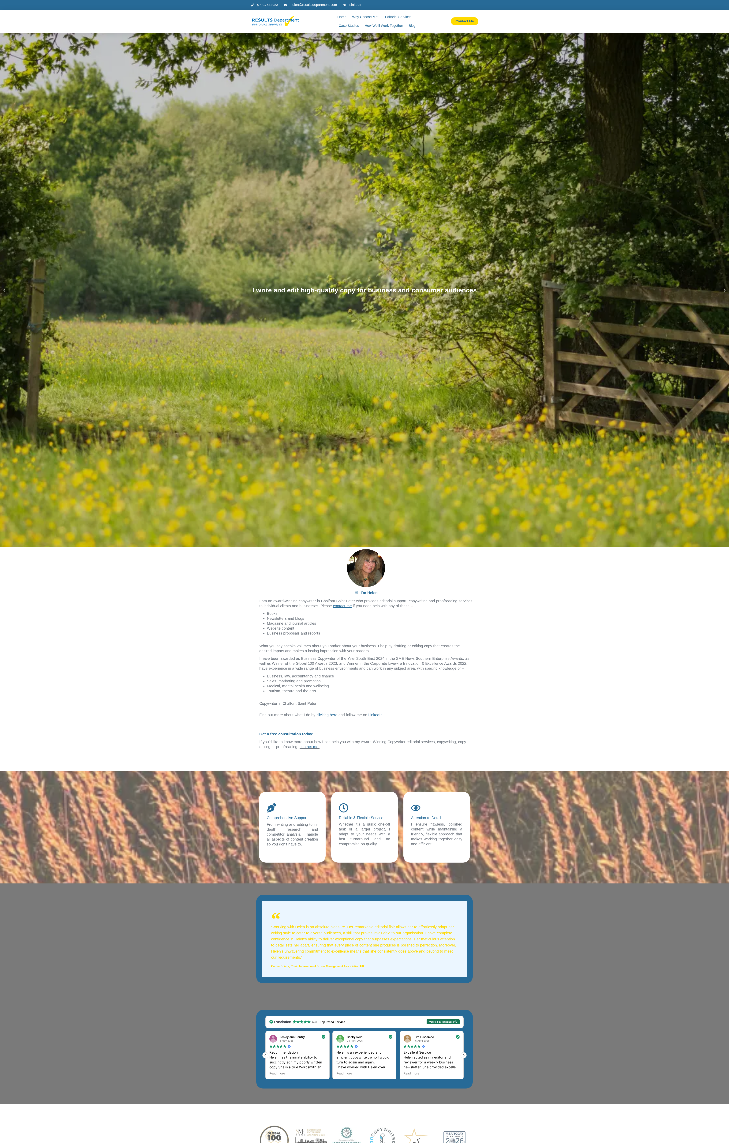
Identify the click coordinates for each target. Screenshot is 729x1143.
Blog (412, 26)
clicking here (326, 715)
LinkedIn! (376, 715)
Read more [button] (277, 1073)
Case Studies (349, 26)
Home (341, 17)
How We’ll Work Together (384, 26)
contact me (309, 747)
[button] (4, 290)
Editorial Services (398, 17)
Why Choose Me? (365, 17)
